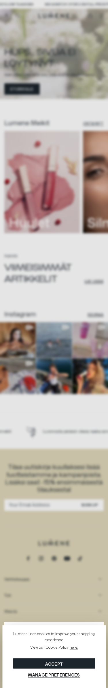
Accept (54, 664)
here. (74, 647)
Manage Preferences (54, 674)
